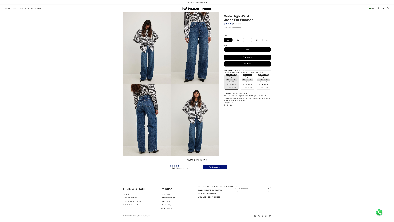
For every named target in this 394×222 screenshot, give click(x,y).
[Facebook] (255, 216)
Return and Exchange (168, 197)
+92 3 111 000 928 (213, 197)
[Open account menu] (383, 8)
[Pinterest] (269, 216)
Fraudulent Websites (130, 197)
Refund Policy (165, 201)
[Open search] (379, 8)
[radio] (231, 82)
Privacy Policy (165, 194)
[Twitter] (266, 216)
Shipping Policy (166, 205)
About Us (126, 194)
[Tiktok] (262, 216)
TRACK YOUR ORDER (130, 205)
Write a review (215, 167)
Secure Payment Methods (132, 201)
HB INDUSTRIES (132, 216)
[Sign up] (268, 189)
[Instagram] (259, 216)
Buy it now (247, 64)
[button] (228, 24)
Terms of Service (166, 208)
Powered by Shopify (144, 216)
